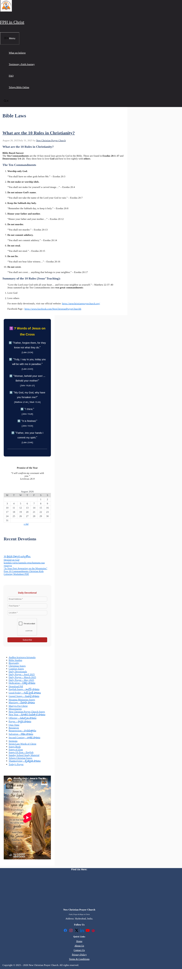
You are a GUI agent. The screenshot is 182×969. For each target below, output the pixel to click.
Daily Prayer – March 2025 (22, 677)
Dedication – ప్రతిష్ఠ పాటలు (22, 683)
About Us (79, 945)
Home (79, 941)
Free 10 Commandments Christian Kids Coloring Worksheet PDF (24, 572)
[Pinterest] (93, 931)
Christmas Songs (17, 665)
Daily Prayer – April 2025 (22, 674)
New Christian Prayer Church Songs (27, 711)
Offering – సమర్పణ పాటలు (22, 718)
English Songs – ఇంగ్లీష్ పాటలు (24, 689)
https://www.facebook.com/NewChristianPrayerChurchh (53, 308)
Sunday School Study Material (24, 755)
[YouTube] (88, 931)
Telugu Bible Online (19, 87)
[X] (76, 931)
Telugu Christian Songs (20, 758)
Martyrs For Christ (18, 706)
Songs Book (15, 746)
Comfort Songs (16, 668)
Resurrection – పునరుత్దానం (22, 730)
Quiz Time (14, 724)
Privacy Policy (79, 954)
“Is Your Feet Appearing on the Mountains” (25, 568)
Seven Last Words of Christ (22, 743)
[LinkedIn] (82, 931)
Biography (14, 663)
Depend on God (11, 559)
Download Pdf (16, 686)
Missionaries (15, 708)
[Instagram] (71, 931)
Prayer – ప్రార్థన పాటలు (20, 721)
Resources (14, 727)
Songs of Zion (16, 749)
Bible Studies (15, 660)
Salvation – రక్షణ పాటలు (21, 734)
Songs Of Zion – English (21, 752)
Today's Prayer (16, 764)
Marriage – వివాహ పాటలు (22, 702)
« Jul (26, 524)
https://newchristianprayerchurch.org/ (81, 303)
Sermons (13, 741)
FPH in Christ (12, 22)
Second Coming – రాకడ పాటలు (24, 737)
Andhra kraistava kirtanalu (22, 657)
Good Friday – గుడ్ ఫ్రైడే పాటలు (25, 692)
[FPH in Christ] (6, 10)
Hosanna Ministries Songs (22, 699)
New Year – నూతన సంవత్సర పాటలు (27, 714)
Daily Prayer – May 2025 (21, 680)
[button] (6, 101)
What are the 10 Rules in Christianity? (38, 133)
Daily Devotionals (18, 671)
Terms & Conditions (79, 959)
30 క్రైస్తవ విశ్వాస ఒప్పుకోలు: (17, 556)
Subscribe (27, 640)
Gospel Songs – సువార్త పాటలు (24, 696)
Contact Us (79, 950)
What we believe (17, 52)
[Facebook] (65, 931)
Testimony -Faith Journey (22, 64)
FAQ (11, 75)
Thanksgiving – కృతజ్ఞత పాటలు (25, 760)
